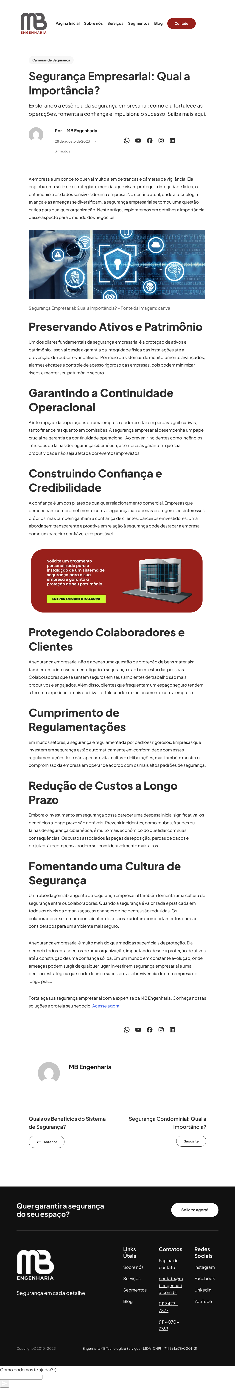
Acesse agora (105, 1005)
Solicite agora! (194, 1209)
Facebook (204, 1278)
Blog (128, 1301)
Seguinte (191, 1141)
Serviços (131, 1278)
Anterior (50, 1142)
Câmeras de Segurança (51, 60)
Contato (181, 23)
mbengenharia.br (171, 1285)
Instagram (204, 1267)
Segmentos (135, 1289)
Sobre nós (133, 1267)
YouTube (203, 1301)
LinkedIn (202, 1289)
